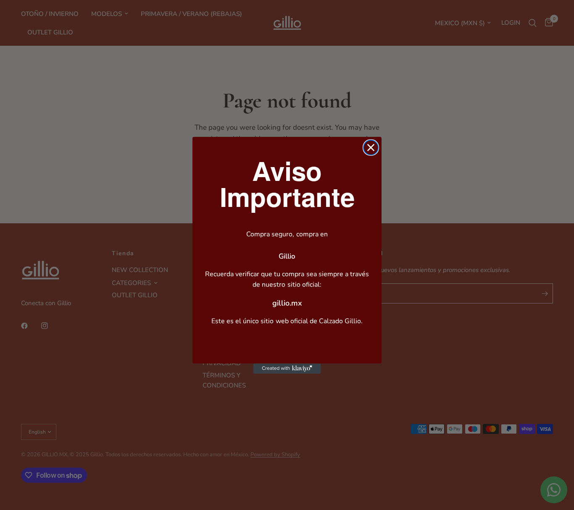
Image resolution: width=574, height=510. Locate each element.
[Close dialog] (370, 147)
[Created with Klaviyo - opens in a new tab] (287, 369)
